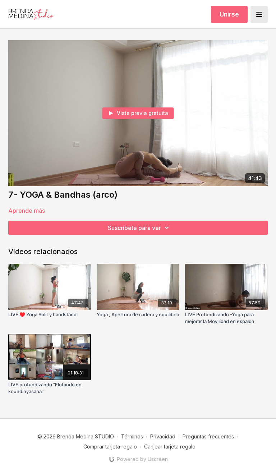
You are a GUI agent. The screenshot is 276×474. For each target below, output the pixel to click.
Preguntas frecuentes (208, 436)
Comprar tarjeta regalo (110, 446)
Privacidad (162, 436)
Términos (132, 436)
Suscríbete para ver (134, 227)
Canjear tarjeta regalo (170, 446)
